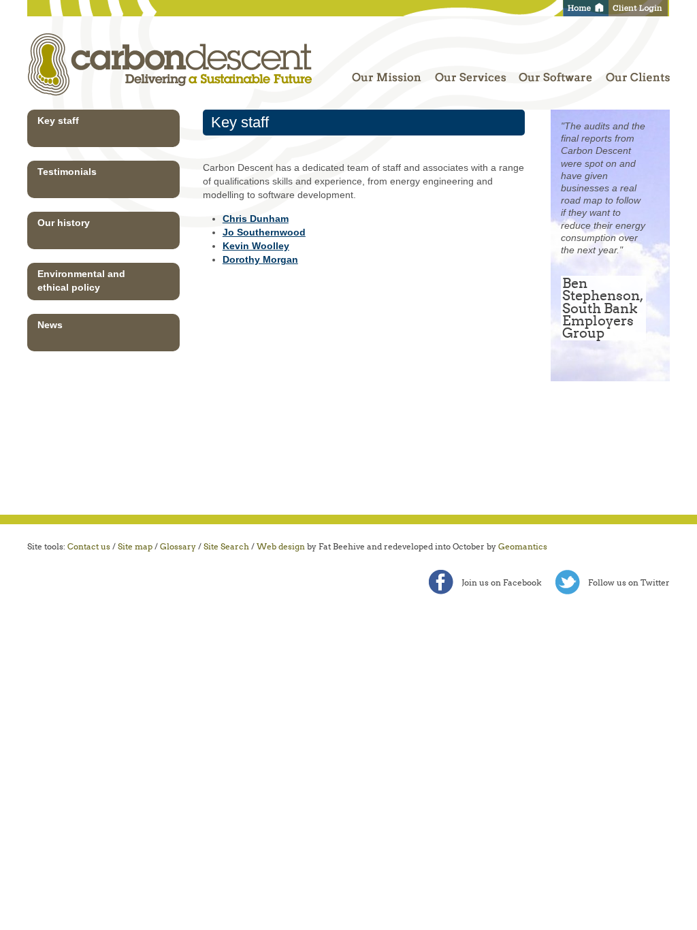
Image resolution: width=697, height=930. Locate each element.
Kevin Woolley (256, 245)
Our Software (558, 72)
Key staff (58, 120)
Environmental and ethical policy (81, 280)
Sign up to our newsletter (610, 474)
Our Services (472, 72)
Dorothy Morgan (260, 259)
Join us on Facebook (501, 582)
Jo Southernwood (264, 232)
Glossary (178, 546)
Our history (63, 222)
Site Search (226, 546)
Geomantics (522, 546)
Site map (135, 546)
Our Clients (635, 72)
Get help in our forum (610, 414)
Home (586, 8)
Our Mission (388, 72)
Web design (281, 546)
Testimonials (67, 171)
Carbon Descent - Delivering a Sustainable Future (172, 63)
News (50, 324)
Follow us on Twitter (629, 582)
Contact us (88, 546)
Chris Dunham (256, 218)
